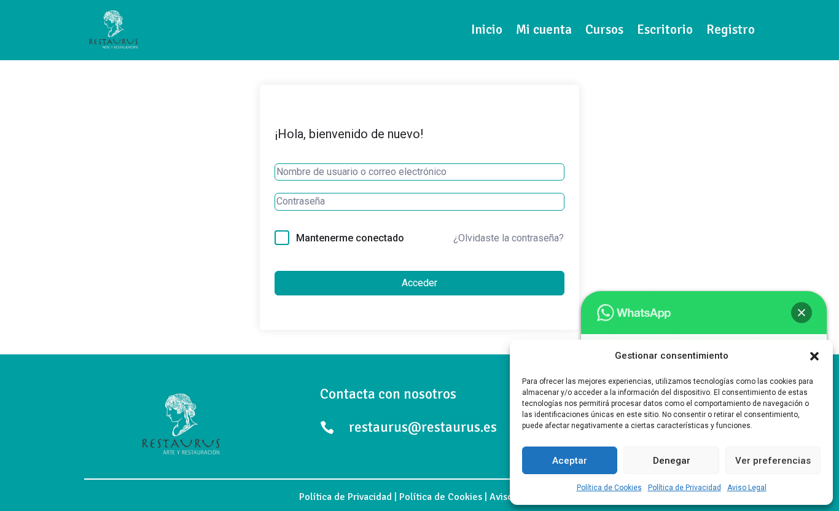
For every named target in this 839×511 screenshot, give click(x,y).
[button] (814, 356)
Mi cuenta (544, 29)
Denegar (671, 460)
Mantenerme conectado (350, 238)
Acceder (419, 283)
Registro (730, 29)
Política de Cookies (609, 487)
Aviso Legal (747, 487)
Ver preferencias (773, 460)
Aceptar (569, 460)
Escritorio (665, 29)
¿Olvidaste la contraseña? (508, 238)
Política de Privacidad (684, 487)
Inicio (486, 29)
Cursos (604, 29)
